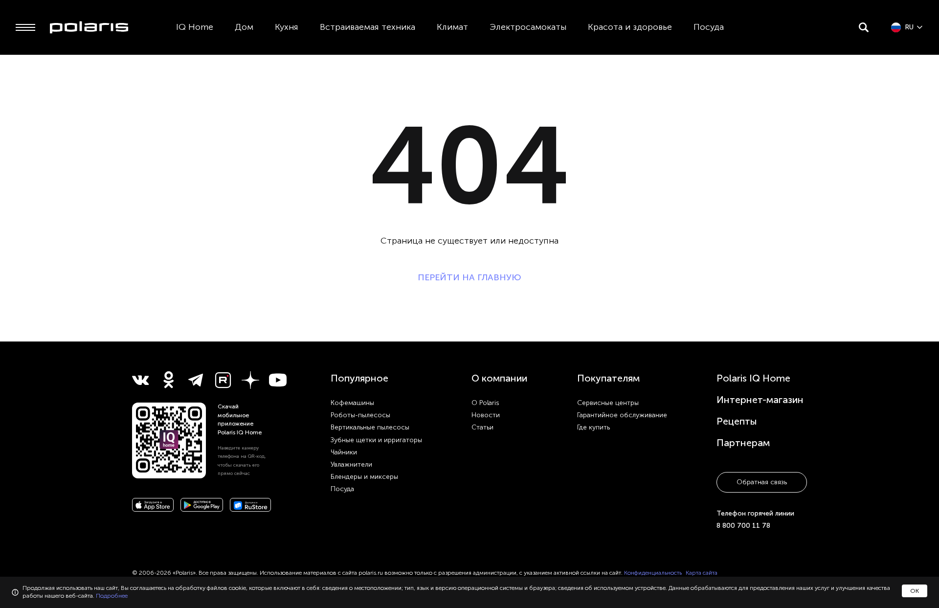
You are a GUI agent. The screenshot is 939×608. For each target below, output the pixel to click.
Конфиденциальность (653, 572)
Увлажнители (351, 464)
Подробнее (112, 595)
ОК (914, 590)
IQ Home (194, 27)
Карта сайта (701, 572)
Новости (485, 415)
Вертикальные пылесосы (370, 427)
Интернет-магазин (760, 399)
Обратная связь (762, 482)
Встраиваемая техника (367, 27)
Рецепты (736, 421)
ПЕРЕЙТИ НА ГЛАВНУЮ (469, 277)
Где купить (593, 427)
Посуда (708, 27)
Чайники (344, 452)
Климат (452, 27)
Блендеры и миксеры (364, 477)
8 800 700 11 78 (743, 525)
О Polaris (485, 403)
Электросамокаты (528, 27)
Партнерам (743, 443)
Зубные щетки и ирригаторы (376, 440)
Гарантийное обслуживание (622, 415)
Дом (244, 27)
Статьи (482, 427)
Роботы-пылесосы (360, 415)
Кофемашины (352, 403)
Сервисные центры (608, 403)
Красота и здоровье (630, 27)
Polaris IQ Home (753, 378)
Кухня (286, 27)
